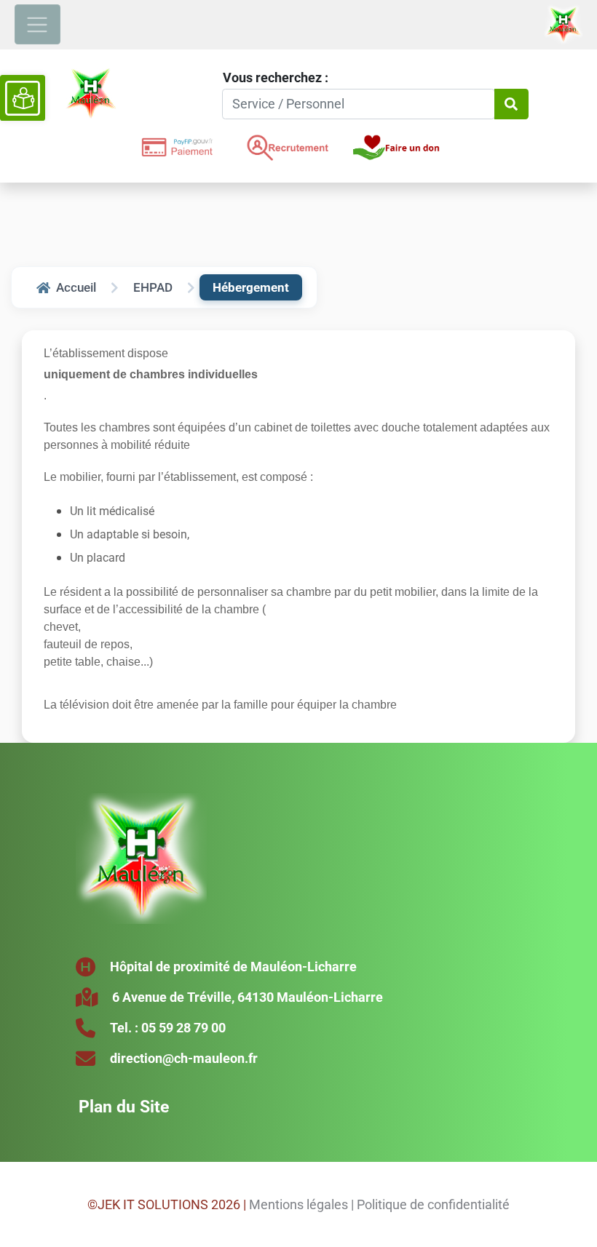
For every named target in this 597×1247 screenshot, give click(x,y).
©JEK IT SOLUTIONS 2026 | (166, 1204)
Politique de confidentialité (433, 1204)
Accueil (76, 287)
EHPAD (153, 287)
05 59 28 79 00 (183, 1027)
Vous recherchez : (275, 77)
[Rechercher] (511, 104)
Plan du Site (124, 1106)
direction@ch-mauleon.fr (184, 1058)
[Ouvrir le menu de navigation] (37, 24)
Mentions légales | (301, 1204)
